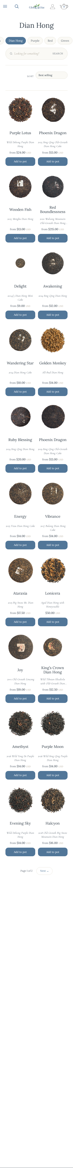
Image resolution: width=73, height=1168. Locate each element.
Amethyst (20, 747)
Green (65, 40)
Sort (30, 76)
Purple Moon (53, 747)
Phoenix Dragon (53, 133)
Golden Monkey (52, 363)
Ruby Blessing (20, 440)
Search (58, 53)
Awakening (52, 286)
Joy (20, 670)
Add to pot (20, 161)
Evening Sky (20, 823)
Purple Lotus (20, 133)
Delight (20, 286)
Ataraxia (20, 593)
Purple (35, 40)
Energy (20, 516)
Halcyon (53, 823)
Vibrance (52, 516)
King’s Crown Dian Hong (52, 670)
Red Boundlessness (52, 209)
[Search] (20, 6)
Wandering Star (20, 363)
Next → (44, 870)
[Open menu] (9, 6)
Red (50, 40)
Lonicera (52, 593)
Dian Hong (16, 40)
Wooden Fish (20, 210)
